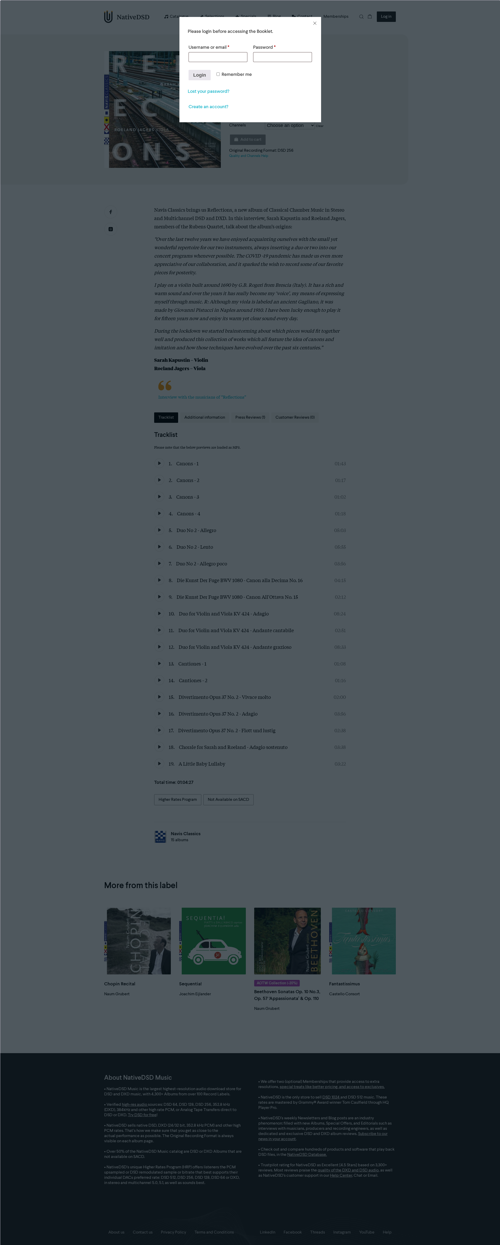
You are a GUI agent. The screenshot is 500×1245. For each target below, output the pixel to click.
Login (199, 75)
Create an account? (208, 107)
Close (315, 23)
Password (264, 47)
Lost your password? (208, 91)
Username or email (209, 47)
